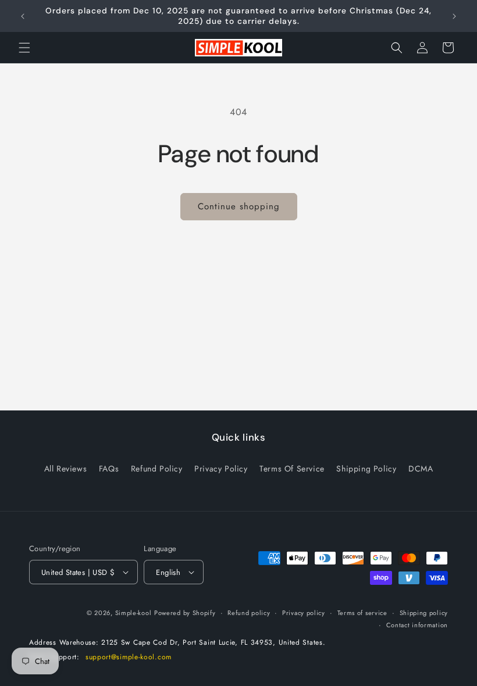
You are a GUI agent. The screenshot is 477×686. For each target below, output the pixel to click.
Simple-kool (133, 612)
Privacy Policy (220, 468)
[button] (24, 47)
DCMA (420, 468)
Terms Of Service (292, 468)
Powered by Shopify (185, 612)
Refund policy (248, 612)
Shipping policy (424, 612)
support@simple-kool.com (129, 657)
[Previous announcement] (22, 16)
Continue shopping (239, 206)
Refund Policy (157, 468)
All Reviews (65, 468)
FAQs (109, 468)
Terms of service (362, 612)
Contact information (417, 625)
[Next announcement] (454, 16)
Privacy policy (303, 612)
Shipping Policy (366, 468)
